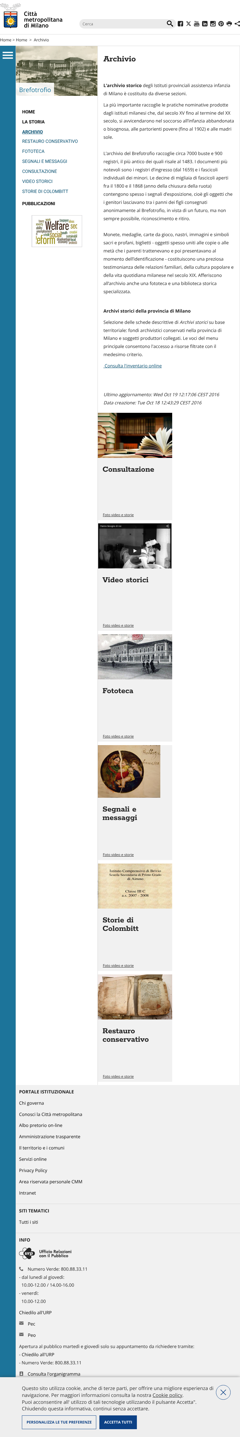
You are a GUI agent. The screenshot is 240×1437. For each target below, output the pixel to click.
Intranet (27, 1193)
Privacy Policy (33, 1171)
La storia (33, 122)
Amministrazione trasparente (49, 1137)
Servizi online (33, 1159)
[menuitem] (56, 112)
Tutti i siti (28, 1222)
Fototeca (33, 151)
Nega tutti (223, 1392)
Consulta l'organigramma (54, 1374)
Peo (32, 1335)
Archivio (41, 40)
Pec (31, 1324)
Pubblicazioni (38, 203)
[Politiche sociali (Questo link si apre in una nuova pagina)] (57, 246)
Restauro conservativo (50, 141)
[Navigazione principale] (8, 55)
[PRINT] (229, 25)
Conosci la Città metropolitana (50, 1115)
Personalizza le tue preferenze (59, 1422)
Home (6, 40)
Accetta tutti (118, 1422)
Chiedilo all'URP (36, 1313)
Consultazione (39, 171)
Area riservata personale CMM (50, 1182)
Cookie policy (167, 1395)
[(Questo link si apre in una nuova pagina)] (180, 25)
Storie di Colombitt (45, 191)
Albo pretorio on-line (40, 1125)
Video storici (37, 181)
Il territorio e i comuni (41, 1148)
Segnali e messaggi (44, 161)
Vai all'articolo (135, 466)
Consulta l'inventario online (132, 366)
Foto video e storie (118, 515)
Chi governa (31, 1103)
